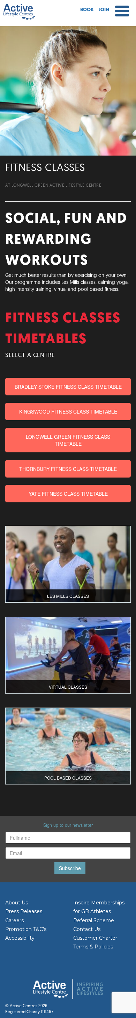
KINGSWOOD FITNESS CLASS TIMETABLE (68, 411)
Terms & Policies (93, 947)
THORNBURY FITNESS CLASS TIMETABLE (68, 468)
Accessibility (20, 938)
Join (104, 10)
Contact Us (86, 929)
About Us (16, 902)
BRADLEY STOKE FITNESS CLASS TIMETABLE (68, 386)
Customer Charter (95, 938)
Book (87, 10)
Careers (14, 920)
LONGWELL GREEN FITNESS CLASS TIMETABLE (68, 440)
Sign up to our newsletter (68, 825)
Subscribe (70, 868)
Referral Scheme (93, 920)
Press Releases (23, 911)
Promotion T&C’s (25, 929)
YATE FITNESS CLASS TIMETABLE (68, 493)
